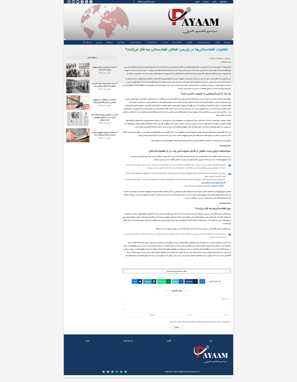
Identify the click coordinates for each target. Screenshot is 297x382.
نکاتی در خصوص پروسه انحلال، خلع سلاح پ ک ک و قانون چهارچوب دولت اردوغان (104, 117)
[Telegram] (69, 1)
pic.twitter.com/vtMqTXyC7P (214, 183)
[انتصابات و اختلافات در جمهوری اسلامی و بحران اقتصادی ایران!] (77, 103)
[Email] (73, 1)
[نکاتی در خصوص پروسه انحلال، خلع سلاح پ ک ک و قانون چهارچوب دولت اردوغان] (77, 119)
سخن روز (99, 42)
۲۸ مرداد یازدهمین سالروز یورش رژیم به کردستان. (105, 68)
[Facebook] (91, 1)
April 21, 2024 (217, 186)
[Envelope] (103, 371)
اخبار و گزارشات (152, 42)
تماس (214, 1)
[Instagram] (82, 1)
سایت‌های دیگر (87, 42)
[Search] (134, 2)
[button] (154, 356)
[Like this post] (201, 281)
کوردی (197, 1)
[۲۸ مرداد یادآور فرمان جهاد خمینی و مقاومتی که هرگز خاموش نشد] (77, 86)
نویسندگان (109, 42)
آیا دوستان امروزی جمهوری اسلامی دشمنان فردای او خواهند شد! (104, 133)
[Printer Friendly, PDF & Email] (219, 58)
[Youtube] (77, 1)
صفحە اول (223, 1)
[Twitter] (86, 1)
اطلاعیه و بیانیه (176, 42)
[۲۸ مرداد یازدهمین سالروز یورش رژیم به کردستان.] (77, 70)
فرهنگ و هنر (121, 42)
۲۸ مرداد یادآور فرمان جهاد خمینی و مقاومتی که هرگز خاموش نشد (104, 84)
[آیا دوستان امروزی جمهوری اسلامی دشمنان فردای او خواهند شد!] (77, 135)
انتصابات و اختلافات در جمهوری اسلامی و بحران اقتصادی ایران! (104, 101)
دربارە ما (206, 1)
